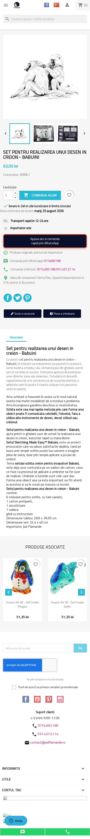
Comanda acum (40, 195)
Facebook (25, 699)
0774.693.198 (46, 269)
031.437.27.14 (65, 269)
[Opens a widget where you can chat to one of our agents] (15, 821)
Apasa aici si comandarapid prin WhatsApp (45, 241)
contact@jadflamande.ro (48, 742)
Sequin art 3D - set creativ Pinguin (22, 604)
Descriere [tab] (16, 337)
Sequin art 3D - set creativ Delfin (67, 604)
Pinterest (27, 298)
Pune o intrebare (64, 313)
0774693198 (52, 260)
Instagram (60, 699)
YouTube (37, 699)
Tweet (17, 298)
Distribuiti (8, 298)
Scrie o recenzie (24, 313)
